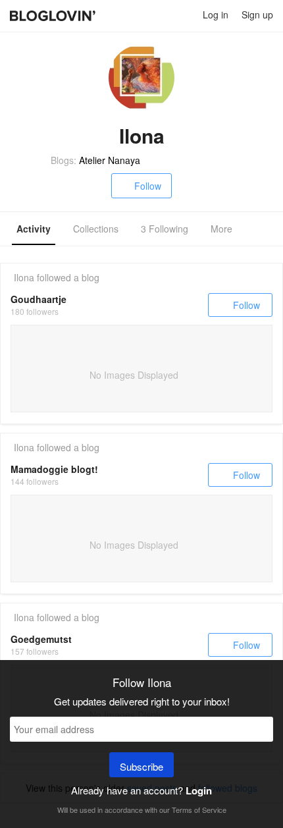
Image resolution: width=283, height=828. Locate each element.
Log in (215, 14)
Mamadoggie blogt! (54, 469)
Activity (33, 228)
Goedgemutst (41, 639)
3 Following (164, 228)
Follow (147, 185)
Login (199, 790)
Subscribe (141, 766)
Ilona (24, 277)
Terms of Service (199, 809)
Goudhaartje (38, 299)
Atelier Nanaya (109, 160)
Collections (95, 228)
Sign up (257, 14)
